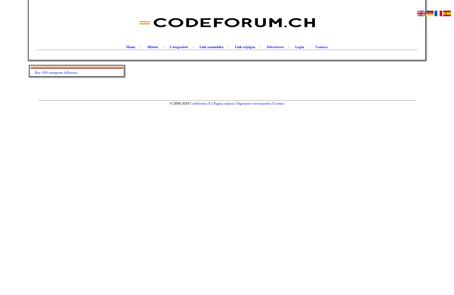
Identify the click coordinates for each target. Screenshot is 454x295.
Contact (322, 47)
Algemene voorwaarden (254, 103)
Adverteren (275, 47)
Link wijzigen (245, 47)
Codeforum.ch (200, 103)
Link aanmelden (211, 47)
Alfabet (152, 47)
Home (130, 47)
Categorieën (179, 47)
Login (299, 47)
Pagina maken (224, 103)
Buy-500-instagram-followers (56, 72)
